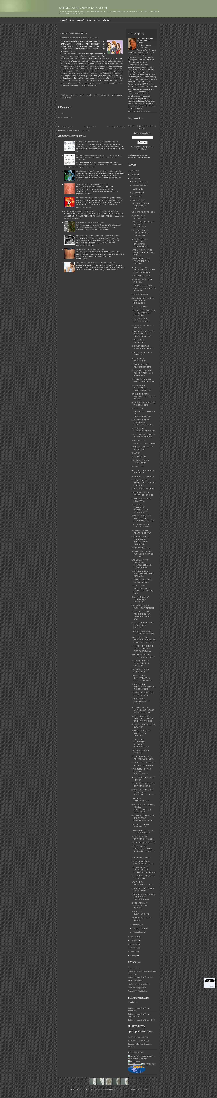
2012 (133, 178)
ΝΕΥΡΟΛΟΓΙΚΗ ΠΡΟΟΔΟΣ (143, 212)
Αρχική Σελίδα (67, 20)
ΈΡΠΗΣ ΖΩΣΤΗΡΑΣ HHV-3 (143, 489)
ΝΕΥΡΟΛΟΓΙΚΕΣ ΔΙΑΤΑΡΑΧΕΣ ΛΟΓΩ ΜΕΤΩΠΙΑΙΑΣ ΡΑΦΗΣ (142, 678)
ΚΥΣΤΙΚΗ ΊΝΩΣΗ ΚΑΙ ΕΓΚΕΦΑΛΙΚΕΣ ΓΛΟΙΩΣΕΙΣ (141, 599)
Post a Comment (65, 117)
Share (212, 986)
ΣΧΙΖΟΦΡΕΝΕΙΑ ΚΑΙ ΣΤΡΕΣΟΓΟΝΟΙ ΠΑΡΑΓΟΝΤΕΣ (140, 206)
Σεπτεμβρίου (138, 181)
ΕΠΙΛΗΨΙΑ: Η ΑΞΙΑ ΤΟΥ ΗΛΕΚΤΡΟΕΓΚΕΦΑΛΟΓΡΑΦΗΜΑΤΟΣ (144, 288)
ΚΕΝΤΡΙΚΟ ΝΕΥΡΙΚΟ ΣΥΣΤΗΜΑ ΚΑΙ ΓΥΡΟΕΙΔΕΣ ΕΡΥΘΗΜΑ (143, 422)
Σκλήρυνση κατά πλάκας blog (140, 977)
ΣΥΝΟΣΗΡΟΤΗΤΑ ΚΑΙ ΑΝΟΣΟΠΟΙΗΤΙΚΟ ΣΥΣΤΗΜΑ (141, 261)
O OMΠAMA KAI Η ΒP (141, 548)
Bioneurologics (134, 968)
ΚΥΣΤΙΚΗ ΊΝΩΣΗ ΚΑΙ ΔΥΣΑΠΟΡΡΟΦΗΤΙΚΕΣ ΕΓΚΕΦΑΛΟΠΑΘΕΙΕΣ (142, 718)
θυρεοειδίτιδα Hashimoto (138, 1040)
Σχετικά (80, 20)
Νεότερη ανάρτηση (65, 127)
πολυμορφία (117, 95)
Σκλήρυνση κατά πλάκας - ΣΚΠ (141, 1020)
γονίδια (74, 95)
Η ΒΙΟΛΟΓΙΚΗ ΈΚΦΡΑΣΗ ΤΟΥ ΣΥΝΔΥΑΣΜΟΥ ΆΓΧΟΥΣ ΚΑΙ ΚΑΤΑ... (142, 648)
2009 (133, 944)
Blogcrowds (142, 1089)
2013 (133, 174)
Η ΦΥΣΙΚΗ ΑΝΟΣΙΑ (140, 294)
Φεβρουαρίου (138, 928)
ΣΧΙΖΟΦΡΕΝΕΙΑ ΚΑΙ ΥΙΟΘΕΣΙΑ (74, 33)
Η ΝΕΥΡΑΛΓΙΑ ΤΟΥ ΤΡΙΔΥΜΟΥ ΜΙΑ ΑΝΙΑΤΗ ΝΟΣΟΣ (97, 142)
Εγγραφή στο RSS (136, 1052)
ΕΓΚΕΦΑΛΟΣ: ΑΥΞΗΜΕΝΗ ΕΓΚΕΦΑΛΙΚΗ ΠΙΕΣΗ (95, 263)
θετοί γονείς (86, 95)
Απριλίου (137, 200)
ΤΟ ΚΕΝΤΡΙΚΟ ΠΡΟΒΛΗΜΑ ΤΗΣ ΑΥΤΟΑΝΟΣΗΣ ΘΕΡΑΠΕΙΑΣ (143, 312)
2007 (133, 952)
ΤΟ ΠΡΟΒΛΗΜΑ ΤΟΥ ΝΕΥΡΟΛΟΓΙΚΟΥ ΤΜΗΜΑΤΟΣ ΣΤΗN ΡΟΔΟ (144, 869)
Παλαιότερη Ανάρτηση (116, 127)
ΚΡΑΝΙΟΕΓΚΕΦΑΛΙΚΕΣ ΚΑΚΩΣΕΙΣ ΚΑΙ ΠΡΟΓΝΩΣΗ (141, 733)
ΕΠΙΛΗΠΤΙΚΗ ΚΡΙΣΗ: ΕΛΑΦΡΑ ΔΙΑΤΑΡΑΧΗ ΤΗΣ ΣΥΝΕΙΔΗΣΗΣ (143, 482)
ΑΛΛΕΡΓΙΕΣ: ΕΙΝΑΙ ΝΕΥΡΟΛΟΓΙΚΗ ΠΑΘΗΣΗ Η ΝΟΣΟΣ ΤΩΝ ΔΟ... (143, 269)
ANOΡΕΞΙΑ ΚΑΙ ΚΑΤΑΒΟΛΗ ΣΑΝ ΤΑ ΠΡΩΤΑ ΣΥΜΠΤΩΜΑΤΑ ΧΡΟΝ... (143, 818)
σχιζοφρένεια (66, 97)
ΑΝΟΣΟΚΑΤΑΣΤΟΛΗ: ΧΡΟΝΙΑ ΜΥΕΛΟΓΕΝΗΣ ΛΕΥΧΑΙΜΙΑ (143, 573)
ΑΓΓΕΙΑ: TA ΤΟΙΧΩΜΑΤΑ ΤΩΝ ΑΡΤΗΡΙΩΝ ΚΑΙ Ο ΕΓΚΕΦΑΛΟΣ (142, 373)
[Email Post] (61, 91)
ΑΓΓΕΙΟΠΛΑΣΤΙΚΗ (139, 307)
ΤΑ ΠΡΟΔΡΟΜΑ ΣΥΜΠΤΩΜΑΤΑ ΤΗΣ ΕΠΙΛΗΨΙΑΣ (141, 701)
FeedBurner (142, 149)
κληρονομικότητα (101, 95)
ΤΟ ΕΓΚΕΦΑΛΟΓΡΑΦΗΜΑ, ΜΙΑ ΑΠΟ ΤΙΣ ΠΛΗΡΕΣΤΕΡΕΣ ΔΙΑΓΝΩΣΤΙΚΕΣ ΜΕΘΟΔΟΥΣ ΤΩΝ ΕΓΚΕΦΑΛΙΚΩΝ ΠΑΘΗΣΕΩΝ (99, 158)
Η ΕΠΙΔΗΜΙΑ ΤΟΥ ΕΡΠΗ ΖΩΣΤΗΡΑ (90, 222)
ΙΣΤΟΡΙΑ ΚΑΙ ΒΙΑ (139, 457)
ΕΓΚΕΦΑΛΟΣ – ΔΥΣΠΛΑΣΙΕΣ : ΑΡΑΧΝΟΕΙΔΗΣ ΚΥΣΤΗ (98, 236)
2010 (133, 940)
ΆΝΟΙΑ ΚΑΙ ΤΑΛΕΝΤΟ (141, 276)
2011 (133, 937)
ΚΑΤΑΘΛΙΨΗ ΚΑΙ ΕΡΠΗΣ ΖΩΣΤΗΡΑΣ (90, 249)
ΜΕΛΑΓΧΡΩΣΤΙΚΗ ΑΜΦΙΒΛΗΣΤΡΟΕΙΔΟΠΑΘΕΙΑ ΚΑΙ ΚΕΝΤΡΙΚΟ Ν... (144, 640)
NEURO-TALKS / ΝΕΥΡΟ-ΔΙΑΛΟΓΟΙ (83, 8)
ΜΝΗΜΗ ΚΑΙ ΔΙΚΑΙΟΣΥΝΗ (143, 476)
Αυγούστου (137, 185)
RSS (89, 20)
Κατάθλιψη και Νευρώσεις (139, 984)
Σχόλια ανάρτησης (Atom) (79, 130)
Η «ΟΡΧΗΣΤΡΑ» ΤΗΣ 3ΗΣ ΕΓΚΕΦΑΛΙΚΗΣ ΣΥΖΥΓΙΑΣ (143, 625)
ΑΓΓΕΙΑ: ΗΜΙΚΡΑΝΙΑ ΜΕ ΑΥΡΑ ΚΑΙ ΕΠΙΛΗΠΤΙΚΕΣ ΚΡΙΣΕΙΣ (143, 252)
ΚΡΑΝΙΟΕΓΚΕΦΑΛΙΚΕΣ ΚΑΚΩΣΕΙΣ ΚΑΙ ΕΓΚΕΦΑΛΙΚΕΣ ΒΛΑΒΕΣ (143, 518)
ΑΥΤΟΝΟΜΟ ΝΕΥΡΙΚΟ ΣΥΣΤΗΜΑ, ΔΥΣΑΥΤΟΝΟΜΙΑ (141, 771)
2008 (133, 948)
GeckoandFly (100, 1089)
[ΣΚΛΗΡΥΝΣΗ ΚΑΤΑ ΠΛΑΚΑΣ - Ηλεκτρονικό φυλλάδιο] (142, 1059)
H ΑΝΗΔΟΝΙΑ (137, 466)
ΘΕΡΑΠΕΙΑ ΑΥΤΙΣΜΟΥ (141, 857)
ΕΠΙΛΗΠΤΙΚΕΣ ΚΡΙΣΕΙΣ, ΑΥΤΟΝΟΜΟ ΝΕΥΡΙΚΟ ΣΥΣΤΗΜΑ (142, 554)
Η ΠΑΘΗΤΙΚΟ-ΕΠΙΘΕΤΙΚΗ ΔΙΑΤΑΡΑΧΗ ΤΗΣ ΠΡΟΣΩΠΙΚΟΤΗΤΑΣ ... (143, 333)
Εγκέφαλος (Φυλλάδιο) (138, 991)
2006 (133, 955)
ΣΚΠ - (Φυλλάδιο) (135, 981)
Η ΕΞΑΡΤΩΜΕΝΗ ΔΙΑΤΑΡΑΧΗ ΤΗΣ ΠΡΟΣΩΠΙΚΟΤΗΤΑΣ (141, 388)
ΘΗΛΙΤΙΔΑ (136, 453)
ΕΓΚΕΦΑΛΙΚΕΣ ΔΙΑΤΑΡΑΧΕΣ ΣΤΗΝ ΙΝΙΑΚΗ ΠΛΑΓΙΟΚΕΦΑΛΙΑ (143, 896)
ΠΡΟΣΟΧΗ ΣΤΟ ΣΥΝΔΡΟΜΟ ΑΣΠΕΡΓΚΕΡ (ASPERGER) (98, 198)
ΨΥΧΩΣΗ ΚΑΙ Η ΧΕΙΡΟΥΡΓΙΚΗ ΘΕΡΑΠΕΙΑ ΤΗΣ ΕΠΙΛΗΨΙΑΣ (144, 686)
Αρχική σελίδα (90, 127)
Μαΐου (135, 196)
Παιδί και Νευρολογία (137, 988)
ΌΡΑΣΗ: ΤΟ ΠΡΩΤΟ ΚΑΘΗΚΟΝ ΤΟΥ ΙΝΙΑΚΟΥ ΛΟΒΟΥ (144, 396)
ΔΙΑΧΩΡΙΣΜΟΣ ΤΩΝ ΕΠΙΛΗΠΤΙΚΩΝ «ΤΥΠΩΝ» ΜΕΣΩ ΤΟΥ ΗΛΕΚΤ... (143, 710)
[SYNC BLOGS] (148, 1064)
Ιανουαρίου (137, 932)
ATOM (97, 20)
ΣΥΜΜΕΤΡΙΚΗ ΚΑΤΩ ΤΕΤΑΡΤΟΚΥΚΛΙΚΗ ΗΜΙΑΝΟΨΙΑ (141, 663)
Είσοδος (107, 20)
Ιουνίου (136, 193)
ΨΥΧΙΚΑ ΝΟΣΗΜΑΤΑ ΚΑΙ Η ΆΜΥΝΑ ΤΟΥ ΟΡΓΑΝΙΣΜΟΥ (143, 224)
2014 (133, 171)
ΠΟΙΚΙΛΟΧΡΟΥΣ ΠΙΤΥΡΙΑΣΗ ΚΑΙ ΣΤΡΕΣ (92, 184)
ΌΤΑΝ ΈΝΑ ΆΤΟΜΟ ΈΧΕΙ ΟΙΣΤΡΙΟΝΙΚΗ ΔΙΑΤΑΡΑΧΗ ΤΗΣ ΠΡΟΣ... (143, 792)
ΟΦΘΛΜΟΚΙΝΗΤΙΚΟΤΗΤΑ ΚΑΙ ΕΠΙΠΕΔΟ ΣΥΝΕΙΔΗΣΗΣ (143, 300)
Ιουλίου (136, 189)
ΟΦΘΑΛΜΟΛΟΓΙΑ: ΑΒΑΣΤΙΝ (144, 843)
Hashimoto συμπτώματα (138, 1037)
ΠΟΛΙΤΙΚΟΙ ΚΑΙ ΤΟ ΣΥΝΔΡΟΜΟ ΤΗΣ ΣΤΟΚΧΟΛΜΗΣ (140, 233)
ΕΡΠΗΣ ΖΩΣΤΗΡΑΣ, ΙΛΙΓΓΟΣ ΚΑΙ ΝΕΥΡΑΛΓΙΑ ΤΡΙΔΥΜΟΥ (99, 171)
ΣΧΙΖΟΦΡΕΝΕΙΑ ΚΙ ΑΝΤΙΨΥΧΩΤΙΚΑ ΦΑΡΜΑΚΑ (140, 905)
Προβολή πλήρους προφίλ (139, 111)
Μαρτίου (136, 925)
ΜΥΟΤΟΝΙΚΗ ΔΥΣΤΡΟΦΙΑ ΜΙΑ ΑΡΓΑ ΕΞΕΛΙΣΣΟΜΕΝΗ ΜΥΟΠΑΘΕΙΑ (91, 211)
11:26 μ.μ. (95, 37)
